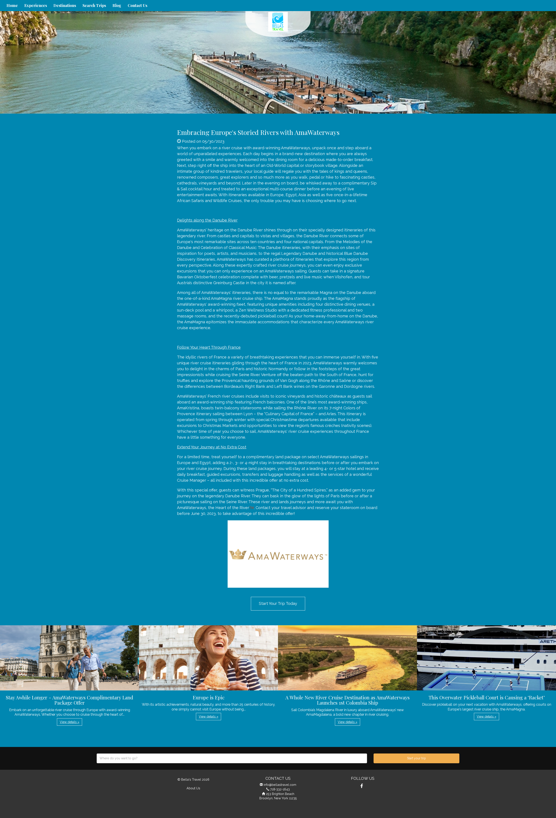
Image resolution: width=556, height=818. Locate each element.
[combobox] (232, 758)
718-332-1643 (280, 789)
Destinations (64, 5)
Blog (117, 5)
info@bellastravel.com (280, 784)
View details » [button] (69, 722)
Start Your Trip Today (278, 603)
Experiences (35, 5)
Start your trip (416, 758)
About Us (193, 788)
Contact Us (137, 5)
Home (12, 5)
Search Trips (94, 5)
